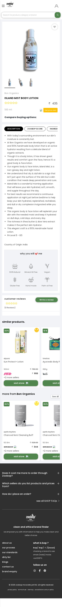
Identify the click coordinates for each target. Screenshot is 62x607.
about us (7, 542)
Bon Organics (11, 93)
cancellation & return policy (44, 590)
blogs (5, 561)
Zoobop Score (35, 128)
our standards (9, 552)
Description (13, 128)
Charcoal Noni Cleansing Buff (18, 435)
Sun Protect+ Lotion (14, 361)
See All (55, 396)
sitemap (30, 590)
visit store (19, 383)
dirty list (6, 557)
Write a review (47, 299)
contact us (8, 566)
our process (8, 547)
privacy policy (12, 590)
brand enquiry (9, 571)
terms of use (22, 590)
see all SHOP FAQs (47, 501)
